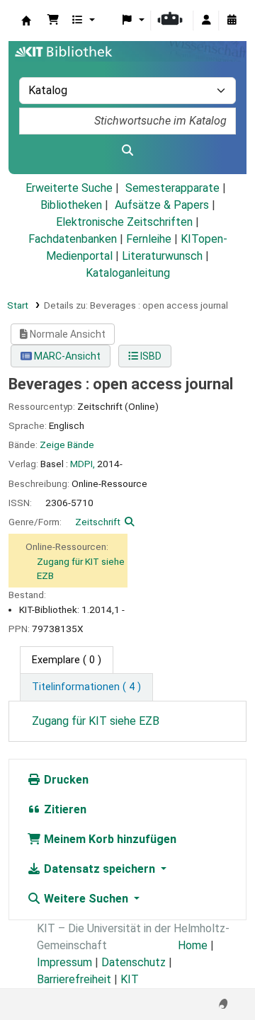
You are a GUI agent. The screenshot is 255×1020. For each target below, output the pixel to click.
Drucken (65, 779)
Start (17, 305)
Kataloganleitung (128, 273)
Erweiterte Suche (69, 188)
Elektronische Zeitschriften (124, 222)
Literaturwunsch (162, 256)
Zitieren (63, 809)
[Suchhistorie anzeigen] (232, 20)
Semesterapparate (172, 188)
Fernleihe (148, 239)
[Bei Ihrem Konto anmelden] (206, 20)
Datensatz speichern (99, 869)
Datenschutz (133, 962)
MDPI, (82, 463)
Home (193, 945)
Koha (26, 20)
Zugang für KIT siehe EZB (95, 721)
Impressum (64, 962)
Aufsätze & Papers (162, 205)
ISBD (150, 356)
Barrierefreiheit (74, 979)
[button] (53, 20)
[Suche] (127, 151)
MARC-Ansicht (66, 356)
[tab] (86, 687)
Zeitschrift (97, 521)
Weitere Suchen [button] (86, 898)
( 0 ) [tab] (66, 660)
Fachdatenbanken (72, 239)
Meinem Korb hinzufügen (108, 839)
